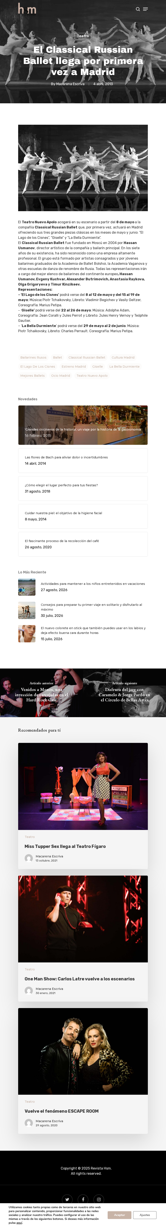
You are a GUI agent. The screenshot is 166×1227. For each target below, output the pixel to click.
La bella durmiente (124, 367)
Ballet (57, 357)
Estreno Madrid (74, 367)
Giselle (97, 367)
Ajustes (145, 1215)
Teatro (83, 36)
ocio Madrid (60, 376)
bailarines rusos (33, 357)
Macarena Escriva (70, 84)
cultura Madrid (123, 357)
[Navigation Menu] (145, 9)
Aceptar (119, 1215)
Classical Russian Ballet (87, 357)
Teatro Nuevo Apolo (92, 376)
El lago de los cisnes (37, 367)
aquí (19, 1223)
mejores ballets (32, 376)
